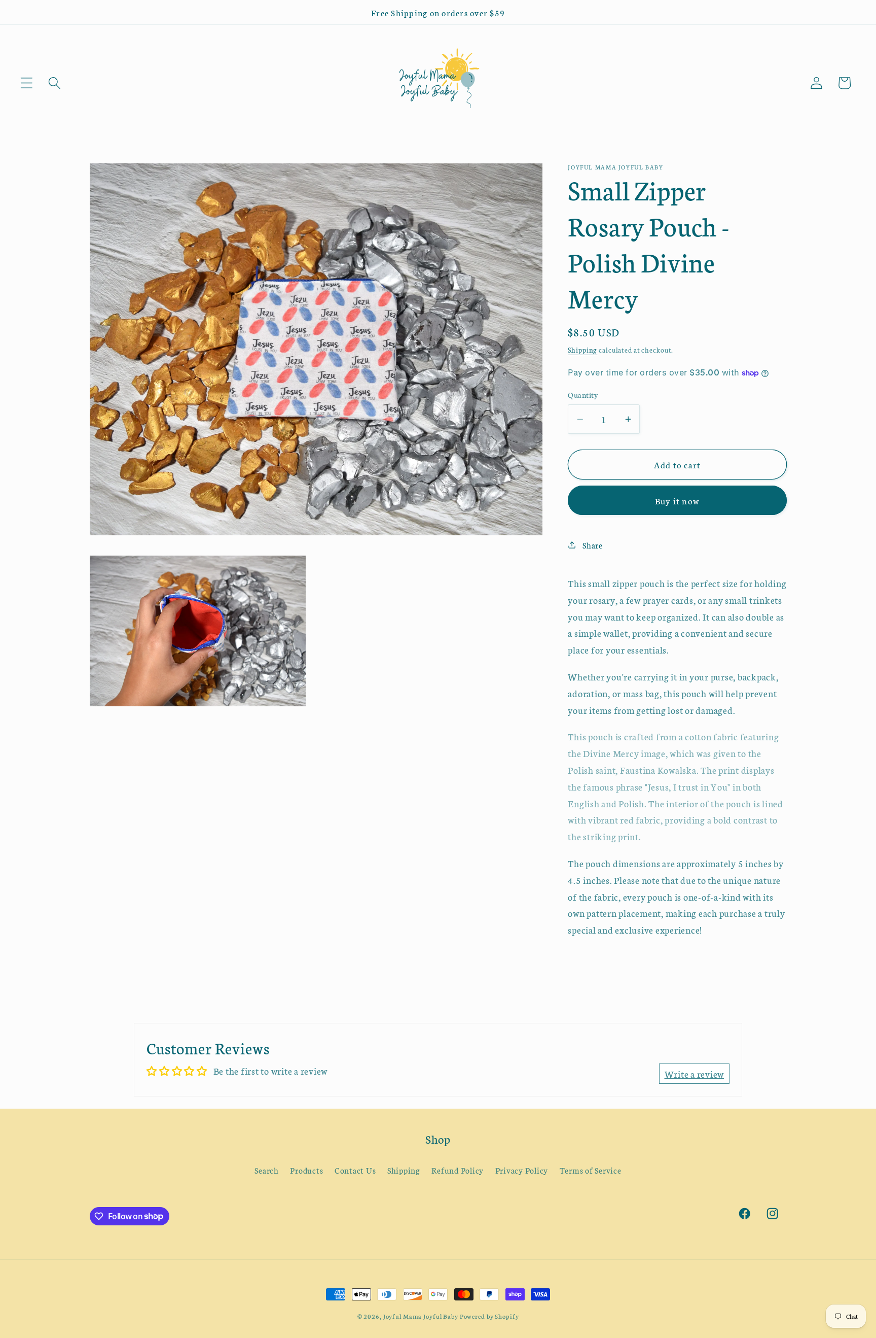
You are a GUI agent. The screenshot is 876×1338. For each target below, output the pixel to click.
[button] (27, 83)
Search (266, 1170)
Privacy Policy (522, 1170)
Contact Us (355, 1170)
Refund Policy (457, 1170)
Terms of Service (591, 1170)
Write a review (694, 1073)
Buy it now (677, 500)
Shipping (582, 350)
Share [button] (592, 545)
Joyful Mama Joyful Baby (420, 1316)
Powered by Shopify (489, 1316)
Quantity (583, 394)
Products (306, 1170)
